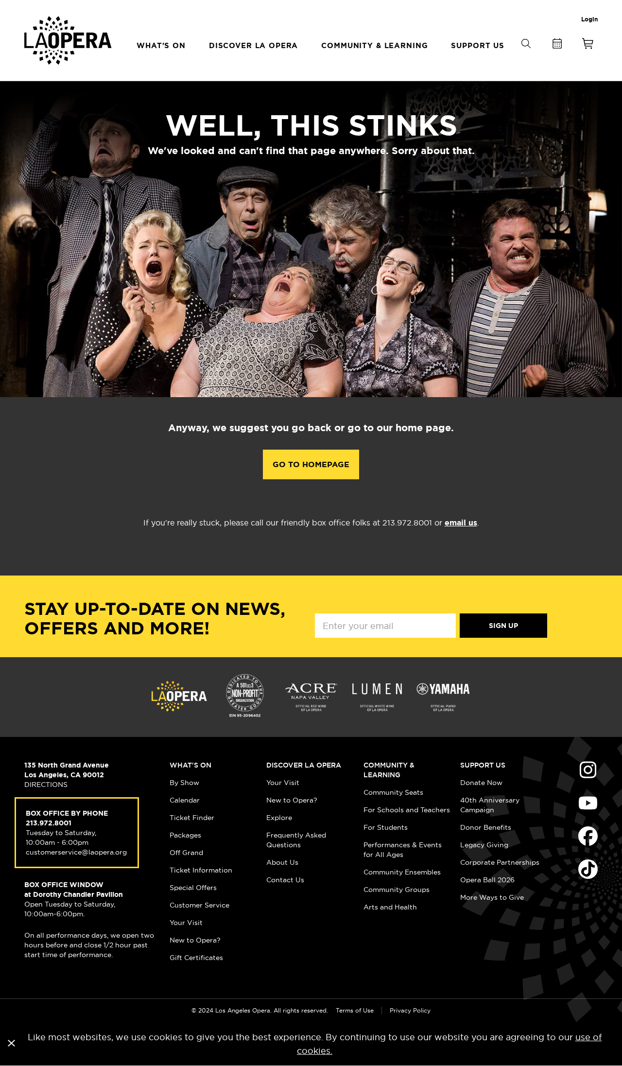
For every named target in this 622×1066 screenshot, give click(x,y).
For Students (385, 827)
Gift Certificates (196, 957)
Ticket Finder (192, 817)
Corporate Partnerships (499, 862)
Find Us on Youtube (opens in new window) (588, 803)
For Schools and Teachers (406, 809)
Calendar (185, 800)
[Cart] (588, 45)
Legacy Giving (484, 844)
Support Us (482, 765)
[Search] (526, 59)
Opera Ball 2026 (487, 879)
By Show (184, 782)
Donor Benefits (485, 827)
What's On (190, 765)
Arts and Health (390, 907)
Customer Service (199, 905)
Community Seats (393, 792)
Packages (185, 835)
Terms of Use (355, 1010)
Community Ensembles (402, 872)
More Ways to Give (492, 897)
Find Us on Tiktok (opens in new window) (588, 869)
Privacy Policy (410, 1010)
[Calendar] (557, 45)
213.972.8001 (48, 823)
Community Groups (396, 889)
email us (461, 523)
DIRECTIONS (46, 784)
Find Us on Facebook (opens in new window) (588, 836)
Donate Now (481, 782)
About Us (282, 862)
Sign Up (503, 625)
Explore (279, 817)
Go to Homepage (311, 464)
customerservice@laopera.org (76, 852)
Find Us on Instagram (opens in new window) (588, 770)
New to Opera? (195, 940)
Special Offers (193, 887)
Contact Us (285, 879)
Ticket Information (201, 870)
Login (589, 19)
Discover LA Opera (303, 765)
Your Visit (186, 922)
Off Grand (186, 852)
